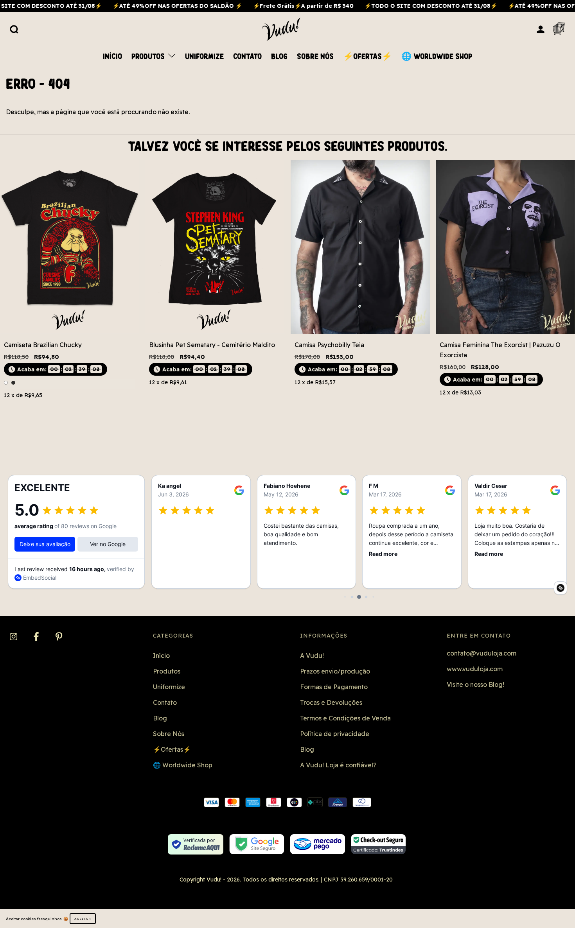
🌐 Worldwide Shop (436, 56)
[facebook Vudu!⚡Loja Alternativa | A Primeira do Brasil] (37, 637)
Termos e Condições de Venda (345, 718)
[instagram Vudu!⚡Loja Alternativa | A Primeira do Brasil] (14, 637)
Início (112, 56)
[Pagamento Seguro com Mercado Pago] (317, 844)
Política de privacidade (334, 734)
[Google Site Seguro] (257, 844)
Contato (247, 56)
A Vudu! (312, 655)
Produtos (149, 56)
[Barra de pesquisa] (14, 29)
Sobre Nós (315, 56)
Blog (279, 56)
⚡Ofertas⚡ (367, 56)
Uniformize (204, 56)
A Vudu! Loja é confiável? (338, 765)
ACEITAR (82, 919)
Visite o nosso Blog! (475, 684)
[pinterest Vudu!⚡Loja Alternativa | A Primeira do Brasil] (58, 637)
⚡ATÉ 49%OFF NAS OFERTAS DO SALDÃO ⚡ (147, 5)
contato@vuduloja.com (481, 653)
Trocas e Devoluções (331, 702)
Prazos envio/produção (335, 671)
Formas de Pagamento (334, 687)
